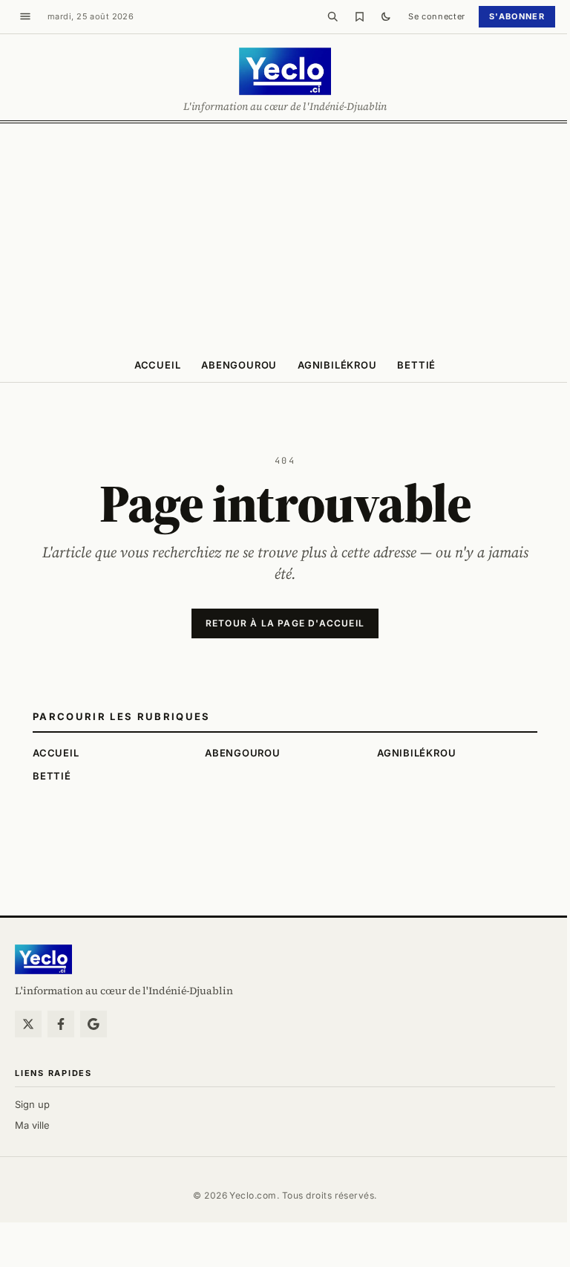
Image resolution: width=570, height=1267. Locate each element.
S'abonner (517, 16)
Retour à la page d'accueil (285, 623)
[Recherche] (332, 16)
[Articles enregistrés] (359, 16)
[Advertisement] (285, 235)
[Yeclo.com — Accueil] (43, 959)
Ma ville (32, 1125)
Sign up (32, 1104)
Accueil (157, 365)
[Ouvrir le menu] (25, 16)
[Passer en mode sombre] (386, 16)
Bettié (416, 365)
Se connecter (436, 16)
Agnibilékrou (337, 365)
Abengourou (239, 365)
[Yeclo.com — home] (284, 71)
